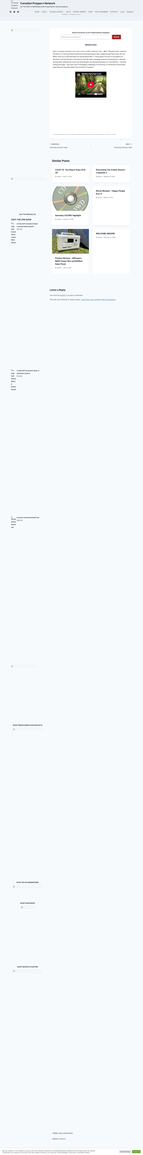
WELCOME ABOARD (105, 233)
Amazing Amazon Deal (58, 146)
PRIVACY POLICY (59, 1139)
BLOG (68, 12)
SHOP (90, 12)
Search (116, 37)
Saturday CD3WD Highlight (68, 215)
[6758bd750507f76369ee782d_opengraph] (27, 677)
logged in (63, 295)
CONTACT (114, 12)
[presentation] (70, 198)
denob (66, 14)
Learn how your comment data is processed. (98, 300)
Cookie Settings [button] (125, 1151)
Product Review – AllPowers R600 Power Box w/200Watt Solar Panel (68, 261)
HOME (36, 12)
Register (130, 12)
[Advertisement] (23, 704)
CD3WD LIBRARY (79, 12)
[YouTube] (18, 11)
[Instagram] (14, 11)
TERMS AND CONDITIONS (62, 1133)
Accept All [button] (136, 1151)
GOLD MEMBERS (101, 12)
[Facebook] (10, 11)
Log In (122, 12)
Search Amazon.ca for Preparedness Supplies (91, 33)
